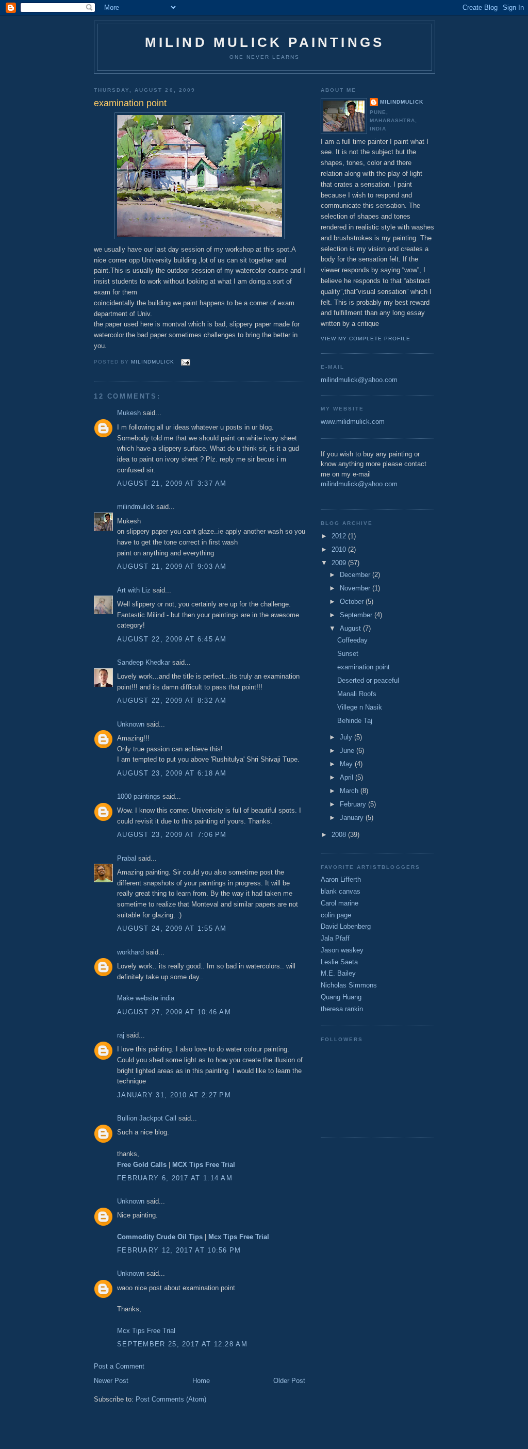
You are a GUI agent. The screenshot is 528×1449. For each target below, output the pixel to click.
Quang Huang (341, 997)
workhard (130, 952)
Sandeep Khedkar (143, 662)
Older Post (289, 1381)
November (356, 588)
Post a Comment (119, 1366)
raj (120, 1035)
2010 (340, 549)
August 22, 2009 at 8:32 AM (172, 700)
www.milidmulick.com (353, 421)
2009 (340, 563)
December (356, 575)
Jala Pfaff (335, 938)
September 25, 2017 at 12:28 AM (182, 1344)
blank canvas (340, 891)
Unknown (130, 724)
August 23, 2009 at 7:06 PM (172, 834)
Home (201, 1381)
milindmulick (135, 507)
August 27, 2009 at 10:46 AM (174, 1012)
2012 (340, 536)
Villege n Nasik (359, 707)
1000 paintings (138, 796)
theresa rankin (342, 1009)
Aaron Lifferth (341, 879)
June (348, 750)
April (347, 777)
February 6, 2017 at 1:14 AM (175, 1178)
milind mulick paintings (265, 42)
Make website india (145, 998)
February (354, 804)
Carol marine (339, 903)
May (347, 764)
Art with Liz (134, 590)
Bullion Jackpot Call (146, 1118)
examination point (363, 667)
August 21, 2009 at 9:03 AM (172, 566)
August (351, 628)
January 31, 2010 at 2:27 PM (174, 1095)
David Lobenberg (346, 926)
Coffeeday (352, 640)
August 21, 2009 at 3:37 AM (172, 483)
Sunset (347, 653)
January (353, 817)
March (350, 791)
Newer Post (111, 1381)
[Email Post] (185, 362)
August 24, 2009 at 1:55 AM (172, 928)
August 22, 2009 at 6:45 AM (172, 639)
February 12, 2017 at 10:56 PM (179, 1250)
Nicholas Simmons (349, 985)
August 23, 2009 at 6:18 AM (172, 773)
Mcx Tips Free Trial (146, 1331)
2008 (340, 834)
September (357, 615)
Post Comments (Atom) (171, 1399)
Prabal (126, 858)
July (347, 737)
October (353, 601)
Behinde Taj (354, 720)
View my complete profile (365, 338)
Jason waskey (342, 950)
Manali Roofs (356, 694)
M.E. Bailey (338, 973)
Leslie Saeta (339, 962)
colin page (336, 915)
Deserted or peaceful (368, 680)
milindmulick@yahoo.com (359, 380)
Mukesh (129, 413)
